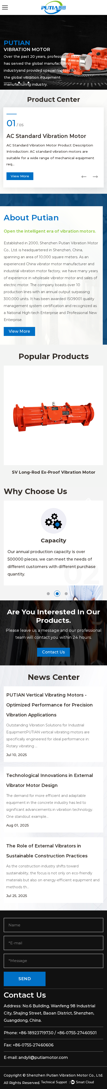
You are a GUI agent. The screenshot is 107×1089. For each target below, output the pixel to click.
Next (95, 177)
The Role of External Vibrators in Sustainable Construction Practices (47, 851)
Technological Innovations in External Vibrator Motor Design (49, 780)
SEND (24, 978)
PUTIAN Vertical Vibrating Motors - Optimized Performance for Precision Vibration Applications (49, 705)
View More (20, 176)
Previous (83, 177)
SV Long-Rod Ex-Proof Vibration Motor (53, 472)
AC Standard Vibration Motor (46, 136)
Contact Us (53, 652)
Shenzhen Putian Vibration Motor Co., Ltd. (65, 1075)
